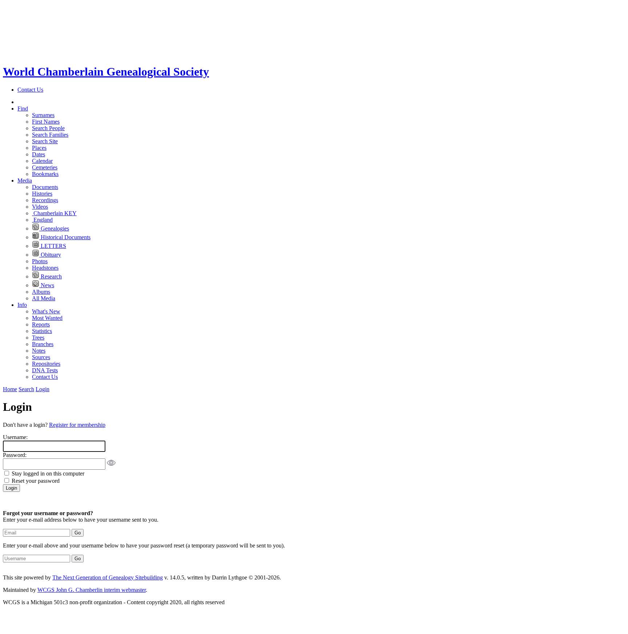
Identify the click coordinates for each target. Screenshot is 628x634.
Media (24, 180)
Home (10, 389)
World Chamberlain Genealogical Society (106, 71)
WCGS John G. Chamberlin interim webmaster (91, 590)
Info (22, 305)
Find (22, 108)
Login (42, 389)
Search (26, 389)
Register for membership (77, 425)
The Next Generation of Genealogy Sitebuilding (107, 577)
